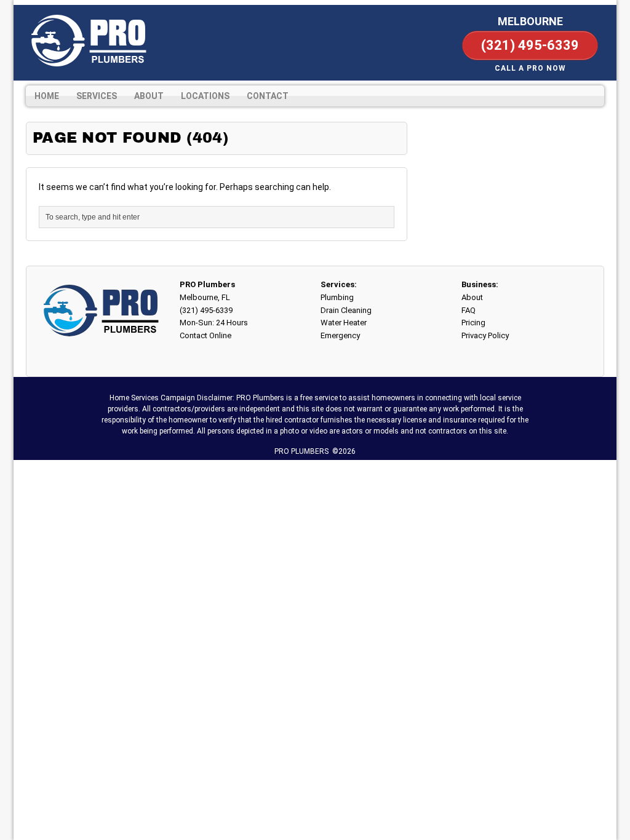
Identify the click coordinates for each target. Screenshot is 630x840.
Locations (205, 96)
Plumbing (337, 297)
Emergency (340, 335)
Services (96, 96)
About (149, 96)
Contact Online (205, 335)
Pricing (473, 322)
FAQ (468, 310)
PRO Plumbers (207, 284)
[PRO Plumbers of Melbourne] (87, 40)
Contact (268, 96)
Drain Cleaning (346, 310)
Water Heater (344, 322)
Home (46, 96)
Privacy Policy (485, 335)
